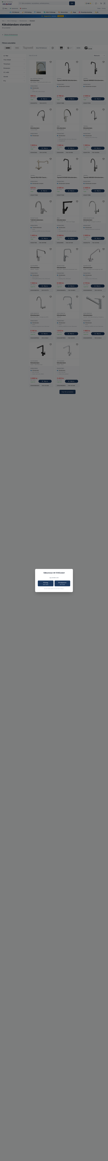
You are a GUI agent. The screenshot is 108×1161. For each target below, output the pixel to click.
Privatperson (62, 583)
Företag (45, 583)
